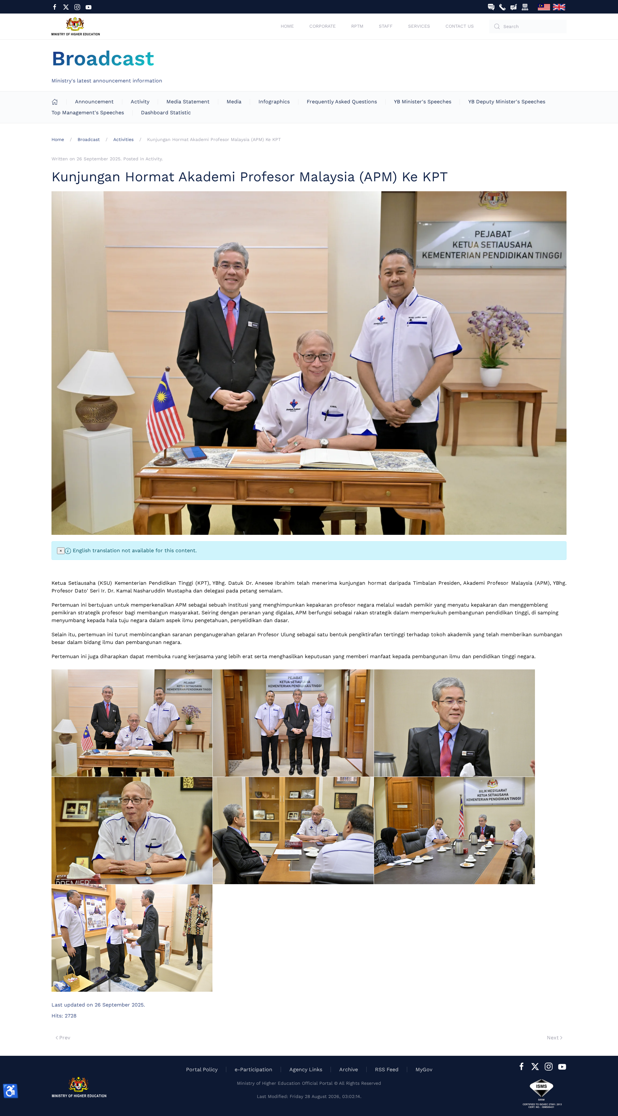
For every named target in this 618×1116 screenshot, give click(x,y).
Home (287, 26)
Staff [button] (386, 26)
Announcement (94, 102)
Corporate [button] (322, 26)
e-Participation (253, 1069)
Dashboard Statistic (166, 112)
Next (553, 1038)
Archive (348, 1069)
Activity (140, 102)
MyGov (424, 1069)
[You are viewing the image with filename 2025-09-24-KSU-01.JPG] (132, 723)
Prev (64, 1038)
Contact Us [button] (459, 26)
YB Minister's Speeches (422, 102)
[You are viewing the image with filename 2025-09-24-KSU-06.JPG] (454, 830)
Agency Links (305, 1069)
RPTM (357, 26)
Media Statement (188, 102)
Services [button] (419, 26)
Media (234, 102)
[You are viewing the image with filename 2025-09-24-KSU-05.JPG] (293, 830)
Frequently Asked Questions (342, 102)
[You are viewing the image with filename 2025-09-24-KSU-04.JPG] (132, 830)
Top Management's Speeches (88, 112)
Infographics (274, 102)
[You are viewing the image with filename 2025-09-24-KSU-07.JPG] (132, 938)
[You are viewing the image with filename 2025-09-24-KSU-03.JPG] (454, 723)
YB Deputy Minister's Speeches (506, 102)
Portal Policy (202, 1069)
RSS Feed (386, 1069)
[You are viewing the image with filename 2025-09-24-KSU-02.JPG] (293, 723)
